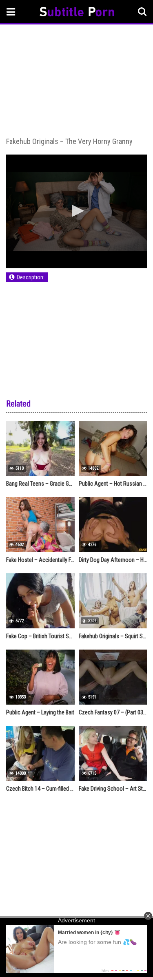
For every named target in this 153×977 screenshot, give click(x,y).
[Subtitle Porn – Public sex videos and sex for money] (77, 13)
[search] (142, 11)
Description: (30, 277)
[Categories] (11, 11)
